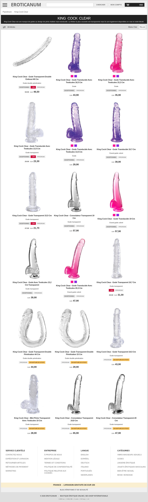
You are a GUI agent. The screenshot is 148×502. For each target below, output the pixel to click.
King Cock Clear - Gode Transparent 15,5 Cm (32, 216)
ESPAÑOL (85, 459)
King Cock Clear (21, 12)
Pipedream (7, 12)
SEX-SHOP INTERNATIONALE (96, 496)
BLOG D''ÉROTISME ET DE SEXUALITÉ (74, 490)
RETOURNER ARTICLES (16, 463)
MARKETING (11, 471)
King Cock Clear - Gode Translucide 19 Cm (116, 219)
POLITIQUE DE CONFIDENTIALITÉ (58, 467)
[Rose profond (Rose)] (72, 76)
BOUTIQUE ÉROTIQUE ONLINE (72, 496)
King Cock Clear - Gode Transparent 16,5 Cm (116, 352)
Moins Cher (132, 27)
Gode (74, 86)
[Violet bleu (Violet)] (75, 76)
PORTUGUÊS (86, 471)
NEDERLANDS (87, 475)
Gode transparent (32, 152)
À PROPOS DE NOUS (53, 455)
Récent (142, 27)
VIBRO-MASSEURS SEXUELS (129, 455)
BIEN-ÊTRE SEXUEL (125, 471)
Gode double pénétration (32, 83)
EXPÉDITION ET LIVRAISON (17, 459)
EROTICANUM (26, 4)
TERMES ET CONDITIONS (55, 463)
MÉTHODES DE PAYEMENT (17, 467)
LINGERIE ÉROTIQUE (126, 463)
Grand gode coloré (116, 153)
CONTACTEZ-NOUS (14, 455)
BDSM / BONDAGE (125, 475)
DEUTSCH (85, 463)
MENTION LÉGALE (52, 459)
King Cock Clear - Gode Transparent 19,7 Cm (116, 282)
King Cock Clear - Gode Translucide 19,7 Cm (116, 149)
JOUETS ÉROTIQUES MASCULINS (131, 467)
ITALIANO (85, 467)
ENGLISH (84, 455)
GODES (120, 459)
